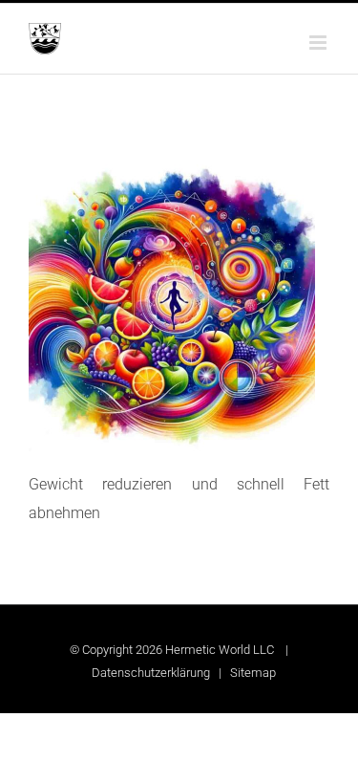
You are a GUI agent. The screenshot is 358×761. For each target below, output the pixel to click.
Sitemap (253, 672)
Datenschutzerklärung (151, 672)
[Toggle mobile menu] (319, 43)
